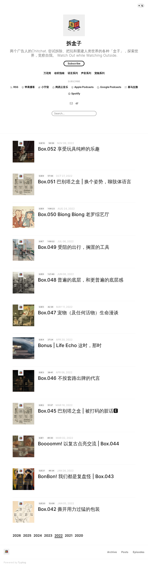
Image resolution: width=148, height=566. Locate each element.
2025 (27, 535)
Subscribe (74, 63)
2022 (59, 535)
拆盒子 (74, 43)
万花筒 (47, 73)
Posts (124, 552)
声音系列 (86, 73)
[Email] (71, 103)
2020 (79, 535)
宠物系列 (99, 73)
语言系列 (73, 73)
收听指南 (59, 73)
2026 (17, 535)
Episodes (138, 552)
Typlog (22, 562)
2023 (48, 535)
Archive (112, 552)
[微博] (76, 103)
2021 (69, 535)
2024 (38, 535)
